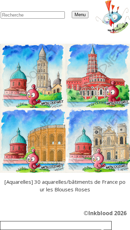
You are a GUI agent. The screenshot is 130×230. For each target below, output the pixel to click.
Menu (80, 14)
